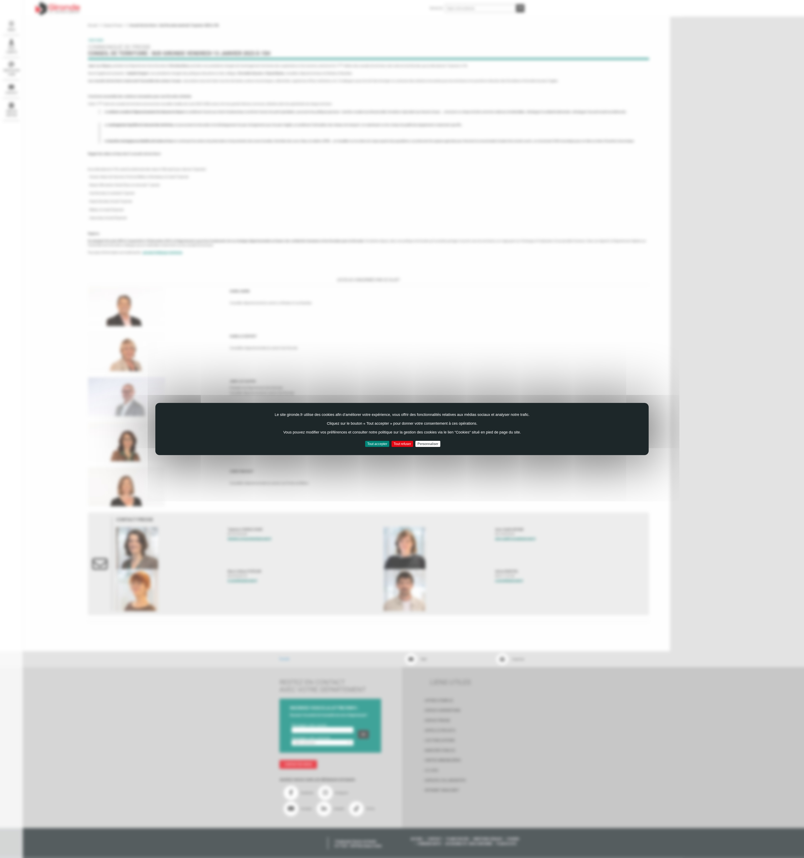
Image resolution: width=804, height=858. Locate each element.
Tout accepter (377, 444)
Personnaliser (427, 444)
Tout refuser (402, 444)
